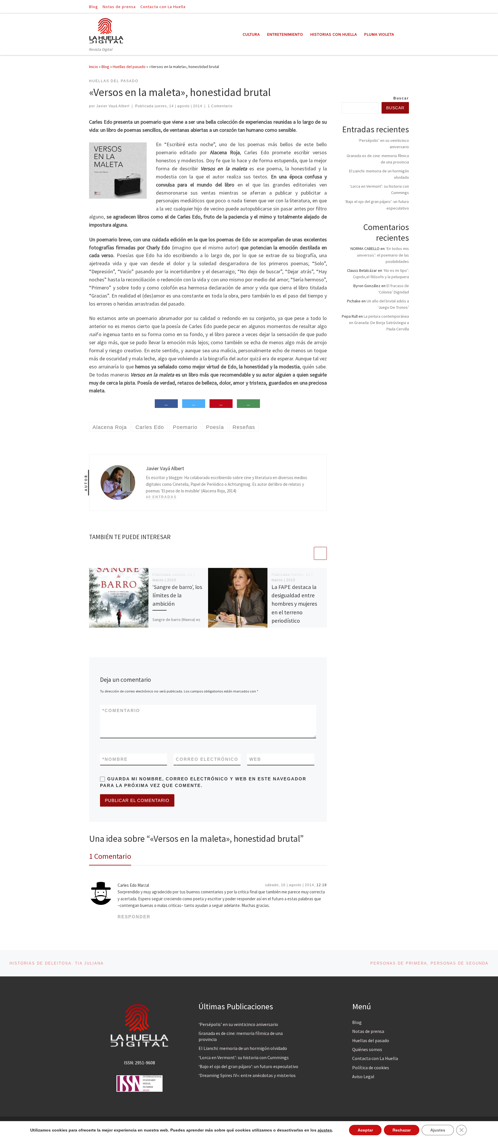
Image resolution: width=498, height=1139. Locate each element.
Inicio (93, 66)
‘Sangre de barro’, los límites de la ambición (177, 595)
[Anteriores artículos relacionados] (306, 553)
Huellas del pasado (129, 66)
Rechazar (402, 1130)
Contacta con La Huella (375, 1058)
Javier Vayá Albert (112, 106)
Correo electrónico (207, 762)
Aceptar (365, 1130)
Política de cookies (370, 1067)
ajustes (325, 1130)
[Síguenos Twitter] (407, 6)
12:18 (321, 885)
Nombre (115, 759)
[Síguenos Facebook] (399, 6)
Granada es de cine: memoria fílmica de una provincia (241, 1036)
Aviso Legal (363, 1076)
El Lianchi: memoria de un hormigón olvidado (243, 1048)
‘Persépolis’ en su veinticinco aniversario (238, 1024)
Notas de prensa (368, 1031)
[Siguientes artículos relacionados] (320, 553)
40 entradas (161, 497)
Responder (134, 916)
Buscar (401, 98)
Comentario (121, 710)
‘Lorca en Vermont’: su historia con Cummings (244, 1057)
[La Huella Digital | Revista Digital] (106, 29)
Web (255, 759)
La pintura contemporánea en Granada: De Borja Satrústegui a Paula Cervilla (379, 323)
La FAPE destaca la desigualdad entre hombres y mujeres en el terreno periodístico (294, 603)
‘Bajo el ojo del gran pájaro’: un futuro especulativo (248, 1066)
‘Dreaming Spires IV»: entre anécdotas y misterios (247, 1075)
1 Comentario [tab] (110, 856)
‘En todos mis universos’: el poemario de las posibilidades (383, 255)
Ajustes (437, 1130)
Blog (105, 66)
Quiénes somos (367, 1049)
